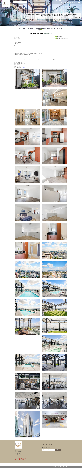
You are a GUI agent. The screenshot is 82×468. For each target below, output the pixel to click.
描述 (58, 466)
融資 (72, 2)
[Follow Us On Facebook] (74, 0)
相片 (61, 466)
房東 (70, 2)
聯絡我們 (75, 2)
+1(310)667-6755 (71, 0)
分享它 (56, 0)
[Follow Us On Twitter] (46, 444)
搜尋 (63, 2)
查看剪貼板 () (59, 36)
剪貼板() (79, 2)
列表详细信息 (54, 466)
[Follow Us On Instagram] (77, 0)
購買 (65, 2)
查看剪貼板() (65, 466)
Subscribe (58, 449)
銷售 (68, 2)
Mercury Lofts (22, 64)
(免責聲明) (23, 67)
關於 (61, 2)
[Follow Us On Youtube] (79, 0)
